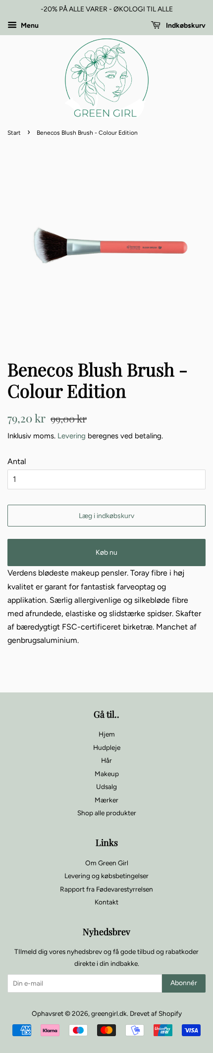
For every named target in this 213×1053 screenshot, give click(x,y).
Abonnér (183, 983)
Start (14, 132)
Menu (29, 25)
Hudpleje (106, 747)
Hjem (107, 734)
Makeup (107, 774)
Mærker (106, 800)
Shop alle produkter (106, 813)
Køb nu (106, 552)
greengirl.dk (109, 1013)
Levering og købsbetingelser (106, 876)
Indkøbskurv (185, 25)
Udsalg (106, 786)
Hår (106, 760)
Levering (71, 435)
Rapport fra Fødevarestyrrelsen (106, 889)
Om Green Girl (106, 863)
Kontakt (106, 902)
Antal (16, 461)
